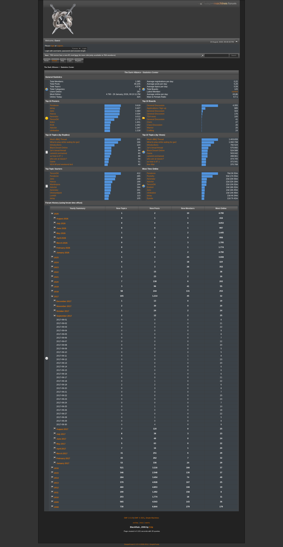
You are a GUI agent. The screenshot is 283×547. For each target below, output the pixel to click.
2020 (56, 282)
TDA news (151, 116)
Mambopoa (55, 184)
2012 (56, 487)
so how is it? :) (56, 156)
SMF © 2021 (140, 518)
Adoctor (53, 128)
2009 (56, 502)
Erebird (150, 187)
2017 (56, 296)
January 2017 (63, 463)
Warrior (150, 128)
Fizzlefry (150, 176)
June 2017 (61, 439)
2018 (56, 292)
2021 (56, 277)
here (76, 55)
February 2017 (63, 458)
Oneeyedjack (56, 193)
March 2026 (62, 243)
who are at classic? (58, 159)
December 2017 (64, 301)
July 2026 (61, 223)
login (52, 46)
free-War (151, 164)
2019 (56, 287)
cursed (235, 92)
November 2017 (64, 306)
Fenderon (54, 105)
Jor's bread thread (58, 150)
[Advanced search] (202, 55)
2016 (56, 468)
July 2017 (61, 434)
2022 (56, 272)
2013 (56, 483)
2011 (56, 492)
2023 (56, 267)
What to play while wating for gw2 (65, 142)
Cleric (149, 122)
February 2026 (63, 248)
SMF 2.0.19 (128, 518)
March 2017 (62, 453)
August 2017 (62, 429)
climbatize (54, 130)
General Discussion (155, 105)
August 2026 (62, 219)
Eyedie (150, 198)
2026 (56, 214)
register (60, 46)
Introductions (55, 145)
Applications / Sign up (156, 108)
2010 (56, 497)
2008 (56, 507)
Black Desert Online (59, 148)
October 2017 (63, 311)
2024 (56, 262)
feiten (52, 122)
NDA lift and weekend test (61, 164)
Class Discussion (154, 125)
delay (52, 108)
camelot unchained (58, 153)
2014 (56, 478)
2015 (56, 473)
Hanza (53, 114)
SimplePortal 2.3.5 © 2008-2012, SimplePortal (141, 544)
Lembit (53, 195)
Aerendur (54, 116)
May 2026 (61, 233)
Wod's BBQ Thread (58, 139)
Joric (52, 111)
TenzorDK (54, 119)
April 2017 (61, 449)
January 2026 (63, 253)
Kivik (52, 125)
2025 (56, 257)
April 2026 (61, 238)
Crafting (150, 130)
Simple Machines (152, 518)
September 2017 (64, 316)
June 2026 (61, 228)
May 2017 (61, 444)
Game (52, 162)
